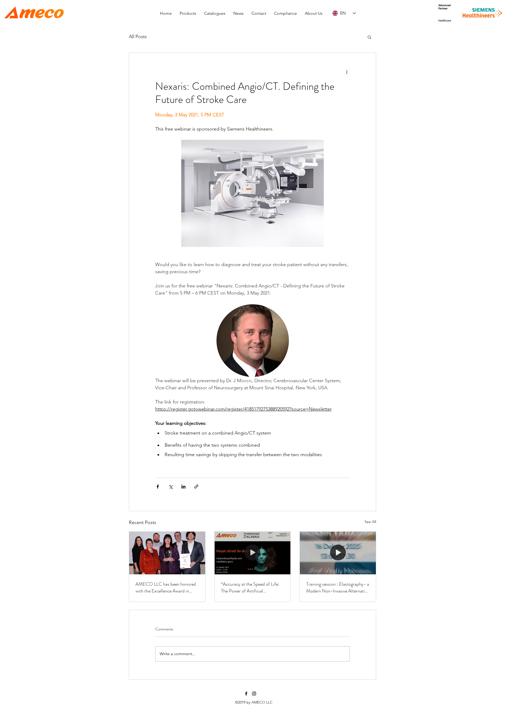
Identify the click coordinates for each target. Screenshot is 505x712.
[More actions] (347, 72)
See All (370, 521)
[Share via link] (196, 486)
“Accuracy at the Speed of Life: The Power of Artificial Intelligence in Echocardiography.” (250, 587)
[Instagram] (254, 693)
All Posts (138, 36)
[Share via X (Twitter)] (170, 486)
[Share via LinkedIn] (183, 486)
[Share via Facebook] (157, 486)
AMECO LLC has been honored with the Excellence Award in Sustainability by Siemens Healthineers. (165, 587)
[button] (188, 13)
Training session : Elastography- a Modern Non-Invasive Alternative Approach (337, 587)
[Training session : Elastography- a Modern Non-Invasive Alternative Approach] (338, 553)
